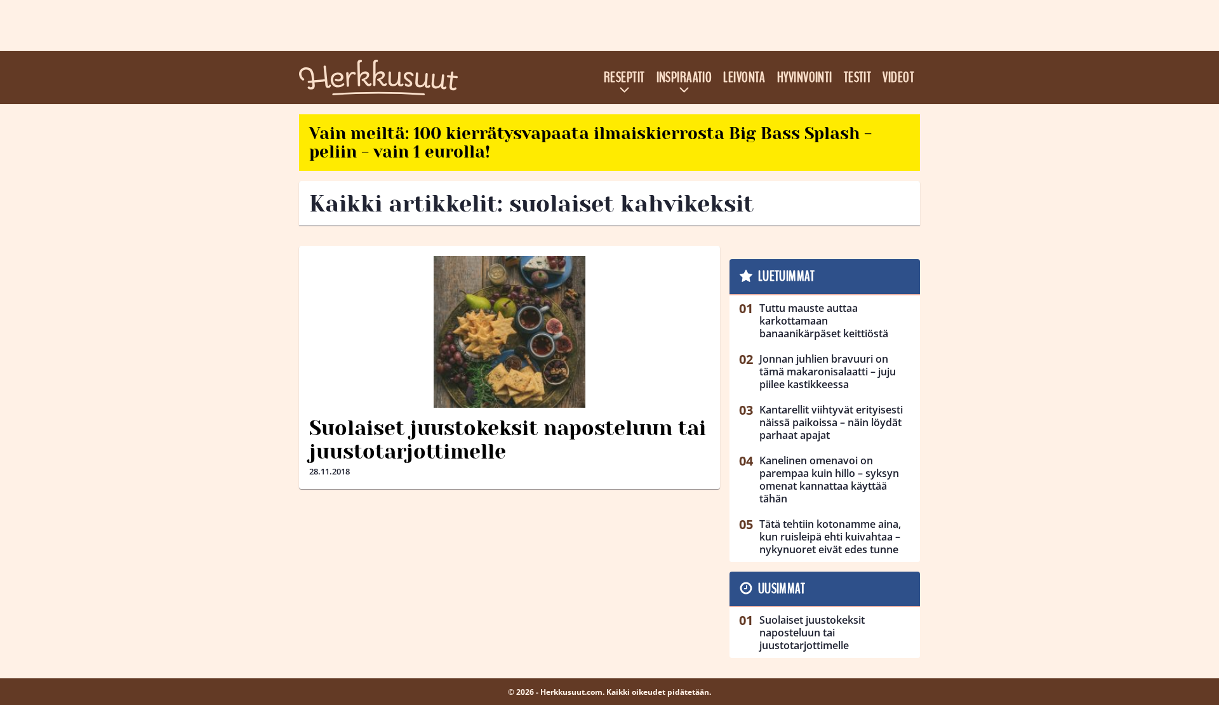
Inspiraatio (684, 77)
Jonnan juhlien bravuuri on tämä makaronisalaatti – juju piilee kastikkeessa (827, 371)
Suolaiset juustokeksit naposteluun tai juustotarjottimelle (507, 440)
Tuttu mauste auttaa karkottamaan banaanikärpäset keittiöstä (823, 320)
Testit (858, 77)
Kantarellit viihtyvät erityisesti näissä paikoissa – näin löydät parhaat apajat (831, 422)
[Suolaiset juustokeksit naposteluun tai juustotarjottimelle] (509, 332)
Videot (898, 77)
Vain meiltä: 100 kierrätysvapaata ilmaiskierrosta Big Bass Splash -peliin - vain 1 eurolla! (590, 142)
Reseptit (624, 77)
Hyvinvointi (804, 77)
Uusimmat (782, 588)
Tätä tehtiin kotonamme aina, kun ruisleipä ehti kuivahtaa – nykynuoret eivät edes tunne (830, 536)
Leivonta (744, 77)
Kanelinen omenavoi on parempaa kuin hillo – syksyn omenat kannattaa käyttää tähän (829, 479)
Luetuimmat (786, 276)
